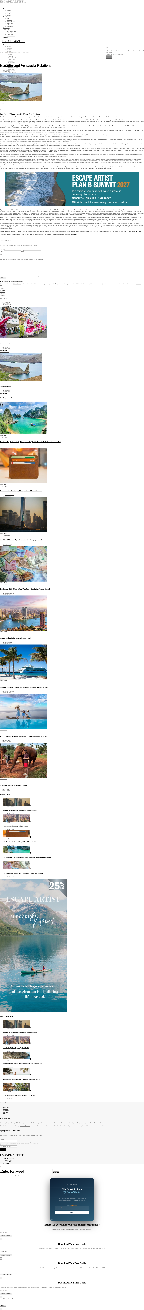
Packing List (9, 32)
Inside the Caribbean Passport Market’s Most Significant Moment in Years (24, 687)
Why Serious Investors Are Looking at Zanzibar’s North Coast (19, 1095)
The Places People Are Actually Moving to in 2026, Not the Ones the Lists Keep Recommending (30, 442)
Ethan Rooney (8, 544)
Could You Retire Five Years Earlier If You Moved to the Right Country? (21, 1079)
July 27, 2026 (9, 1098)
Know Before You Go (11, 31)
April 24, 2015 (6, 71)
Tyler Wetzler (8, 789)
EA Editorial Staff (9, 495)
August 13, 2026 (7, 692)
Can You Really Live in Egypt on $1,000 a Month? (16, 638)
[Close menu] (25, 2)
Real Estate (9, 20)
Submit (108, 57)
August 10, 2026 (7, 741)
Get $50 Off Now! (6, 1235)
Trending (9, 15)
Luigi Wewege (8, 740)
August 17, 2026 (7, 643)
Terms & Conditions (8, 1158)
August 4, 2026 (10, 1067)
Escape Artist (13, 41)
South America (7, 304)
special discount (25, 1126)
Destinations (6, 28)
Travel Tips (6, 29)
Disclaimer (7, 1163)
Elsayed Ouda (8, 642)
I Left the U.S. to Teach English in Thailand (13, 785)
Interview (9, 10)
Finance (8, 18)
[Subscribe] (33, 1012)
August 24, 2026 (7, 545)
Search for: (3, 1167)
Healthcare (9, 24)
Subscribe (5, 37)
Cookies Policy (8, 1161)
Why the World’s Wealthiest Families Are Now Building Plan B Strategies (23, 736)
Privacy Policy (8, 1160)
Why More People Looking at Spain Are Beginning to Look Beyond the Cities (22, 1063)
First (2, 251)
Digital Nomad (10, 23)
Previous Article (6, 306)
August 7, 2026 (6, 790)
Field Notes (9, 13)
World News (17, 284)
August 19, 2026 (7, 594)
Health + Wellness (11, 36)
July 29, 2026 (9, 1082)
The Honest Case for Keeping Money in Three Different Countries (21, 491)
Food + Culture (10, 34)
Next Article (4, 352)
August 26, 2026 (10, 845)
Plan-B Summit (10, 26)
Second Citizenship (11, 21)
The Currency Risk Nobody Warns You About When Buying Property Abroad (25, 589)
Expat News (9, 12)
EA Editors (7, 70)
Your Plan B (6, 16)
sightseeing (6, 303)
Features (5, 9)
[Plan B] (72, 205)
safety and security (8, 302)
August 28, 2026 (7, 446)
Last (22, 251)
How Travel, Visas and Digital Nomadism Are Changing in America (21, 540)
